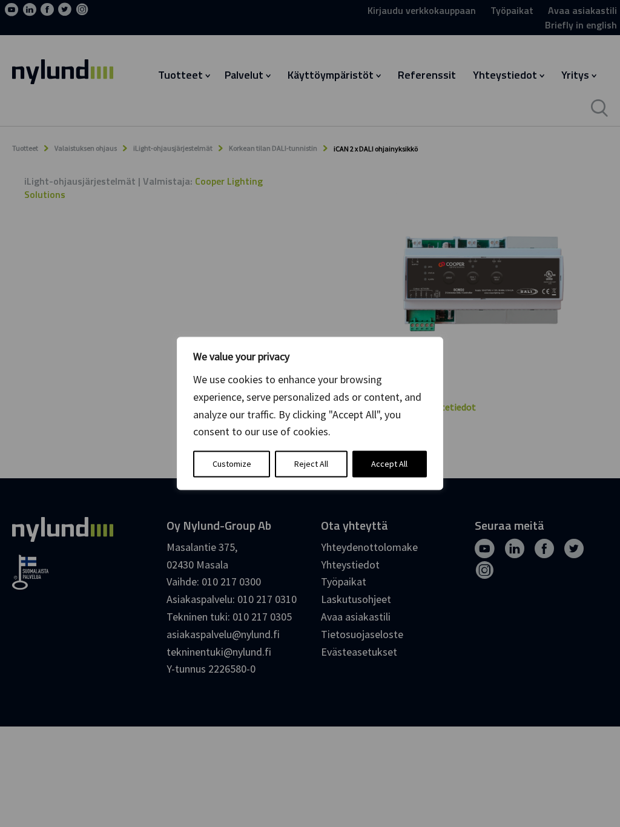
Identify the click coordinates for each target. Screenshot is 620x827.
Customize (232, 464)
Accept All (389, 464)
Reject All (311, 464)
